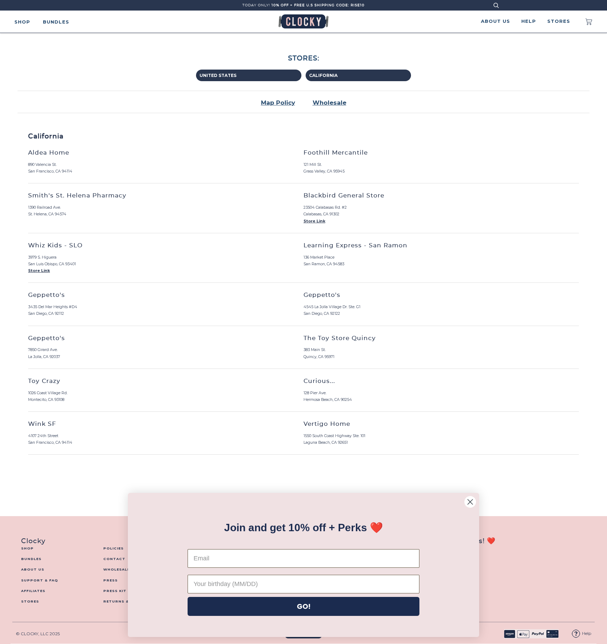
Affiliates (33, 591)
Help (528, 21)
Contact (114, 559)
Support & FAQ (39, 580)
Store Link (314, 221)
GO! (304, 606)
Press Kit (114, 591)
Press (110, 580)
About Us (495, 21)
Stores (558, 21)
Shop (22, 22)
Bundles (56, 22)
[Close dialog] (470, 502)
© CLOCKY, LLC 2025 (38, 633)
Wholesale (329, 102)
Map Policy (278, 102)
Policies (113, 548)
